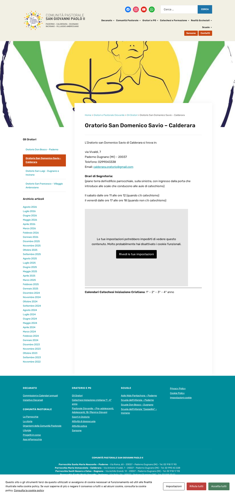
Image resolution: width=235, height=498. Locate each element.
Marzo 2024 (29, 331)
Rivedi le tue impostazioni (136, 254)
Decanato (106, 20)
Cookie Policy (177, 393)
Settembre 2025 (32, 254)
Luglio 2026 (29, 211)
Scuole (206, 27)
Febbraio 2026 (31, 232)
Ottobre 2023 (30, 353)
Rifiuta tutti (196, 486)
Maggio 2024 (30, 323)
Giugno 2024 (30, 318)
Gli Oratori (29, 139)
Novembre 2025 (32, 245)
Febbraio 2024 (31, 335)
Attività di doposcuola (83, 421)
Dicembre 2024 (31, 292)
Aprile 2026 (29, 224)
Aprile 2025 (29, 275)
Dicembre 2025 (31, 241)
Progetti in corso (32, 435)
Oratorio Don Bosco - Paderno (42, 149)
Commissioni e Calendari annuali (40, 395)
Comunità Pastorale (127, 20)
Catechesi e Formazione (173, 20)
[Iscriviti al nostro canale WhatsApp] (152, 9)
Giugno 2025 (30, 267)
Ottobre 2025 (30, 249)
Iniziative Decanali (33, 400)
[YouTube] (144, 9)
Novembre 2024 (32, 297)
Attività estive (79, 426)
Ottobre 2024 (30, 301)
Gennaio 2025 (30, 288)
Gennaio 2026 (30, 237)
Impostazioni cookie (181, 397)
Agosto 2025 (30, 258)
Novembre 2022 (32, 361)
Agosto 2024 (30, 310)
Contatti (205, 33)
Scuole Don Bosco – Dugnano (137, 404)
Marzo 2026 (29, 228)
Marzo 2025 (29, 280)
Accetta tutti (219, 486)
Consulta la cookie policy (29, 490)
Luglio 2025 (29, 262)
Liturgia (27, 430)
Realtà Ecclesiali (200, 20)
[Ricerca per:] (179, 9)
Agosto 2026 (30, 206)
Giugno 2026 (30, 215)
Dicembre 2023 (31, 344)
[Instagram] (136, 9)
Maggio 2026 (30, 219)
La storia (27, 421)
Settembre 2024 (32, 305)
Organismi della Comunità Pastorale (42, 425)
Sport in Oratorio (81, 416)
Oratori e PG (149, 20)
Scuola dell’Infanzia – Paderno (137, 400)
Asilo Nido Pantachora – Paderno (139, 395)
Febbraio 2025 (31, 284)
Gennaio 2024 (30, 340)
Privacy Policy (178, 388)
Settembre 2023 (32, 357)
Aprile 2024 (29, 327)
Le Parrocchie (30, 416)
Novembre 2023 (32, 348)
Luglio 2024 (29, 314)
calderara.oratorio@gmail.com (113, 167)
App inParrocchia (32, 439)
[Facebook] (128, 9)
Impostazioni (174, 486)
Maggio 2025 (30, 271)
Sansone (191, 33)
